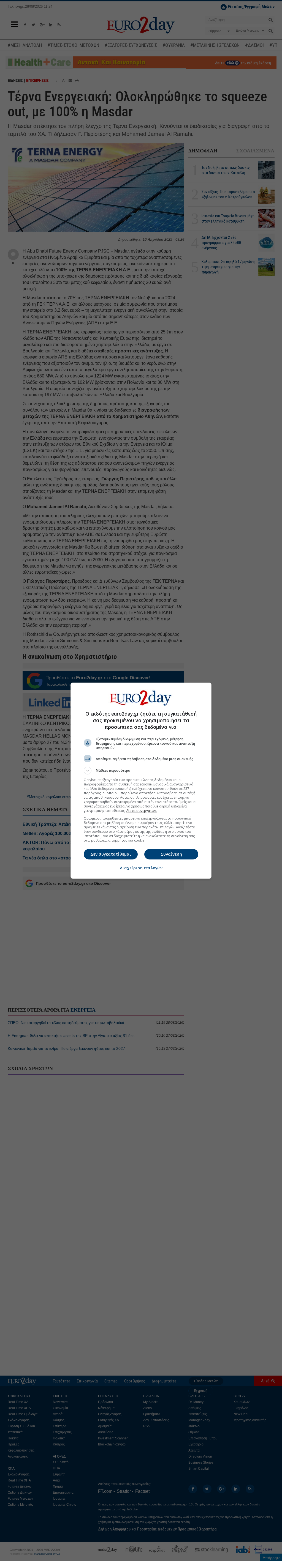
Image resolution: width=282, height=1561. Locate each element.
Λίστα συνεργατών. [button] (141, 810)
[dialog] (141, 781)
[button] (141, 770)
